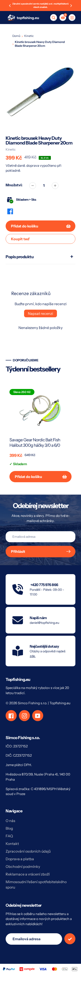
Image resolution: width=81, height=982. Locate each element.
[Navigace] (72, 17)
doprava (33, 165)
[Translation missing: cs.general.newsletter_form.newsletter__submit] (69, 938)
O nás (10, 820)
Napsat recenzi (40, 313)
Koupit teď (20, 239)
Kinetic (29, 36)
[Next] (71, 5)
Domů (16, 36)
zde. (33, 656)
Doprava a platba (20, 859)
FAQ (9, 836)
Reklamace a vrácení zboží (28, 874)
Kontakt (12, 843)
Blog (9, 828)
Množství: (14, 185)
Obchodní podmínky (23, 866)
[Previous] (10, 5)
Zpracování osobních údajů (28, 851)
